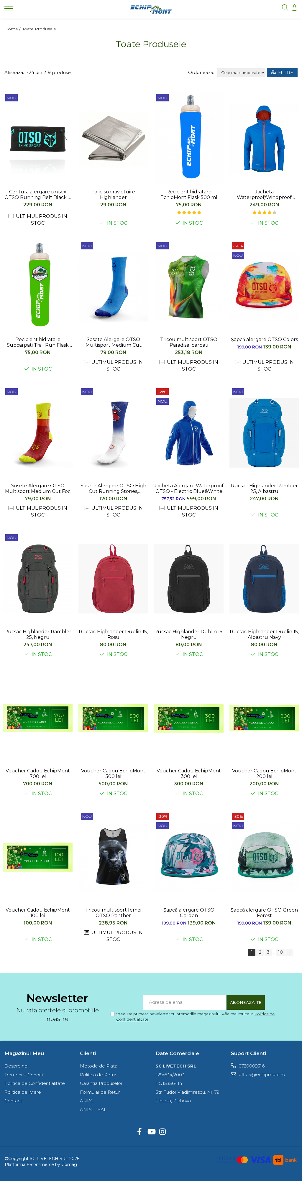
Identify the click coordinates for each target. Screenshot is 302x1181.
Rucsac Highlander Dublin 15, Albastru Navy (264, 634)
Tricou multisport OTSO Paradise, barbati (188, 342)
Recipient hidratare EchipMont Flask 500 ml (188, 194)
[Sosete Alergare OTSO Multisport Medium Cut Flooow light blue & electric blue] (113, 287)
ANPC (86, 1100)
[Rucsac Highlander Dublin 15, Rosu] (113, 579)
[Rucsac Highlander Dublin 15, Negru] (189, 579)
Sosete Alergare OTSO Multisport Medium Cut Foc (37, 488)
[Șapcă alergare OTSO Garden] (189, 857)
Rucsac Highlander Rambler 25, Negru (37, 634)
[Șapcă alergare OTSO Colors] (264, 287)
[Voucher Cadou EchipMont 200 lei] (264, 718)
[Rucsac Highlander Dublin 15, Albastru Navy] (264, 579)
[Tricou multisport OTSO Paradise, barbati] (189, 287)
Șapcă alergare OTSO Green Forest (264, 912)
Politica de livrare (22, 1092)
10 (280, 952)
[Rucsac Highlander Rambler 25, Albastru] (264, 433)
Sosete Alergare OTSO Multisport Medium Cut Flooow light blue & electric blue (113, 342)
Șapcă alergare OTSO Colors (264, 339)
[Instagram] (162, 1132)
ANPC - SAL (93, 1109)
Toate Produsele (39, 29)
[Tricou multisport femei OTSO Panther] (113, 857)
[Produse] (9, 10)
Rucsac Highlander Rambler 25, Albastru (264, 488)
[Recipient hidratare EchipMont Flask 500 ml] (189, 139)
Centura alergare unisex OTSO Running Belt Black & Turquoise (37, 194)
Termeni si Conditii (24, 1075)
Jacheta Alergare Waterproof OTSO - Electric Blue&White (189, 488)
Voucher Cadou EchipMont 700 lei (38, 773)
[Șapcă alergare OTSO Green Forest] (264, 857)
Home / (13, 29)
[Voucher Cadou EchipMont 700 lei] (38, 718)
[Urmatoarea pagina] (289, 952)
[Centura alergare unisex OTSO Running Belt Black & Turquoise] (38, 139)
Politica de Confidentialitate (34, 1083)
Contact (13, 1100)
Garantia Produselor (101, 1083)
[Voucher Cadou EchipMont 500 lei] (113, 718)
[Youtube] (151, 1132)
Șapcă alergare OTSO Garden (188, 912)
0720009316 (251, 1066)
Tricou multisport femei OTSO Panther (113, 912)
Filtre (284, 72)
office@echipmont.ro (261, 1074)
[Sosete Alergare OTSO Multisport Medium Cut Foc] (38, 433)
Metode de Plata (98, 1066)
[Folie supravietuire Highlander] (113, 139)
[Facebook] (139, 1132)
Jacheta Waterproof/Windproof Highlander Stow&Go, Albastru (264, 194)
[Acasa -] (151, 9)
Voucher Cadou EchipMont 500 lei (113, 773)
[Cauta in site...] (285, 7)
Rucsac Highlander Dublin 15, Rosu (113, 634)
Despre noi (16, 1066)
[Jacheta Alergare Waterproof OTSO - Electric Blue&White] (189, 433)
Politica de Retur (98, 1075)
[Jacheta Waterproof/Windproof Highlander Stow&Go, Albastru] (264, 139)
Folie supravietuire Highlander (113, 194)
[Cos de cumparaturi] (294, 7)
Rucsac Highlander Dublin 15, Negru (188, 634)
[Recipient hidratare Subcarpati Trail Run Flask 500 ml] (38, 287)
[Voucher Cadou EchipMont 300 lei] (189, 718)
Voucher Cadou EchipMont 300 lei (189, 773)
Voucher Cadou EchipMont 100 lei (38, 912)
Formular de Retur (100, 1092)
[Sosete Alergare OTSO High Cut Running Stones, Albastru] (113, 433)
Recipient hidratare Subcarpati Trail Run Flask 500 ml (38, 342)
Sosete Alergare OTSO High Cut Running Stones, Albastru (113, 488)
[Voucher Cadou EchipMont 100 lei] (38, 857)
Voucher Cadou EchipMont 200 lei (264, 773)
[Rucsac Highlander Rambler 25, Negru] (38, 579)
